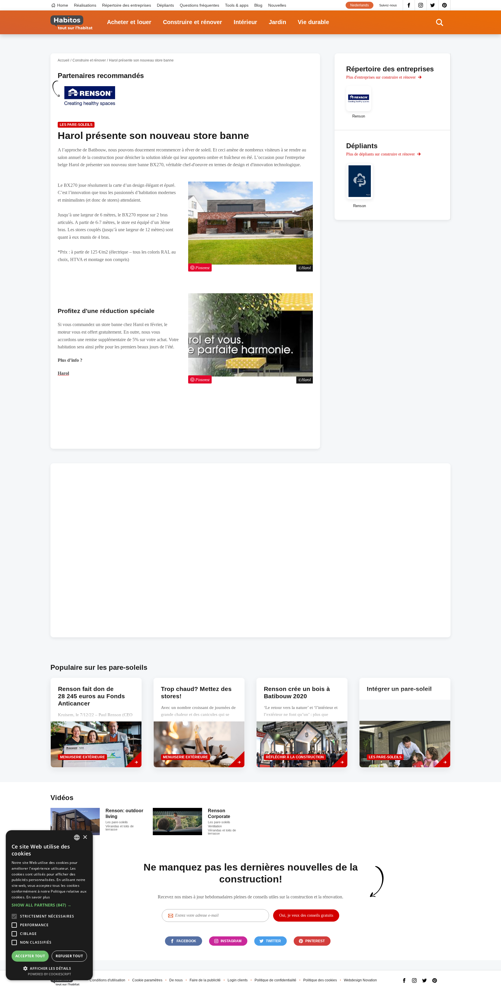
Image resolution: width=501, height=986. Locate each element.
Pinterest (445, 5)
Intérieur (245, 22)
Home (62, 5)
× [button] (85, 837)
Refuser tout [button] (69, 956)
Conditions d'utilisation (107, 980)
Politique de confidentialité (275, 980)
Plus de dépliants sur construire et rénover (380, 154)
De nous (176, 980)
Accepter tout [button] (30, 956)
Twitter (433, 5)
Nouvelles (277, 5)
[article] (89, 99)
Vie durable (313, 22)
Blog (258, 5)
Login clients (238, 980)
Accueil (63, 60)
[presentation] (199, 723)
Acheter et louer (129, 22)
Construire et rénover (192, 22)
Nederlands (359, 5)
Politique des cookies (320, 980)
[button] (49, 905)
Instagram (421, 5)
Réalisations (85, 5)
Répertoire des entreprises (126, 5)
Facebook (409, 5)
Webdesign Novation (360, 980)
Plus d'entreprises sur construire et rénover (381, 77)
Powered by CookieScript (49, 974)
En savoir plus (38, 897)
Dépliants (165, 5)
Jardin (277, 22)
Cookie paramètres (147, 980)
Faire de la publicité (205, 980)
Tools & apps (236, 5)
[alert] (49, 905)
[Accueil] (71, 22)
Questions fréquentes (199, 5)
